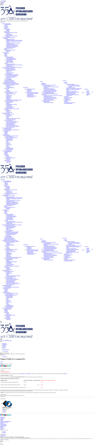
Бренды (1, 429)
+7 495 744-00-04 (3, 0)
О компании (2, 418)
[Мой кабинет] (0, 321)
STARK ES (65, 373)
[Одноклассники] (2, 366)
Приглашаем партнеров (4, 422)
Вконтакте (5, 356)
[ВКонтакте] (1, 366)
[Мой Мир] (3, 366)
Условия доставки (3, 424)
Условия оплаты (3, 423)
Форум (1, 427)
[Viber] (6, 366)
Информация (2, 426)
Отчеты (1, 420)
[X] (5, 366)
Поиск (2, 441)
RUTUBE (4, 432)
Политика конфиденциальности (5, 421)
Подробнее (4, 411)
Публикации (2, 428)
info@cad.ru (3, 354)
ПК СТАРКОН (28, 373)
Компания (2, 417)
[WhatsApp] (7, 366)
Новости (1, 419)
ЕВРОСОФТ (22, 373)
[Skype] (9, 366)
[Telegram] (10, 366)
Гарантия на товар (3, 425)
